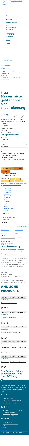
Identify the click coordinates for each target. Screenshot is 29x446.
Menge (2, 163)
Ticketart (3, 142)
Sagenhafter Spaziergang (9, 317)
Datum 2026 (4, 137)
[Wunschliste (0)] (3, 57)
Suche (5, 75)
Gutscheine (7, 210)
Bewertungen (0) (12, 245)
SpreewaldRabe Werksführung (11, 332)
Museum (13, 178)
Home (2, 75)
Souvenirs (6, 194)
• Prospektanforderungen (9, 412)
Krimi (8, 31)
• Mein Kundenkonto (8, 422)
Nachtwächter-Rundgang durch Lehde (13, 347)
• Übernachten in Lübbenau (9, 415)
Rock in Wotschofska (9, 208)
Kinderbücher (10, 33)
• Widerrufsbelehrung (8, 425)
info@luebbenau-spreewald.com (9, 2)
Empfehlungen (7, 188)
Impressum (3, 434)
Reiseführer (10, 36)
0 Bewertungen (4, 114)
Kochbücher (10, 29)
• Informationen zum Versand (10, 424)
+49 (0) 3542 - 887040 (16, 1)
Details (2, 151)
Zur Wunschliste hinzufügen (9, 173)
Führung (18, 178)
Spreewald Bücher (11, 27)
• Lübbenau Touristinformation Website (13, 410)
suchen (19, 237)
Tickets (6, 206)
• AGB (4, 427)
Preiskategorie (4, 146)
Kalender (6, 205)
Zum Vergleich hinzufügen (8, 175)
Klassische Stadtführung (9, 303)
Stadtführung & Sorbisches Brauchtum (13, 362)
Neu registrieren (8, 60)
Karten (6, 203)
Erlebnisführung (5, 181)
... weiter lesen (4, 125)
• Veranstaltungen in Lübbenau (10, 414)
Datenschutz (9, 434)
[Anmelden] (3, 60)
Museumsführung (19, 181)
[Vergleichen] (3, 55)
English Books (11, 34)
